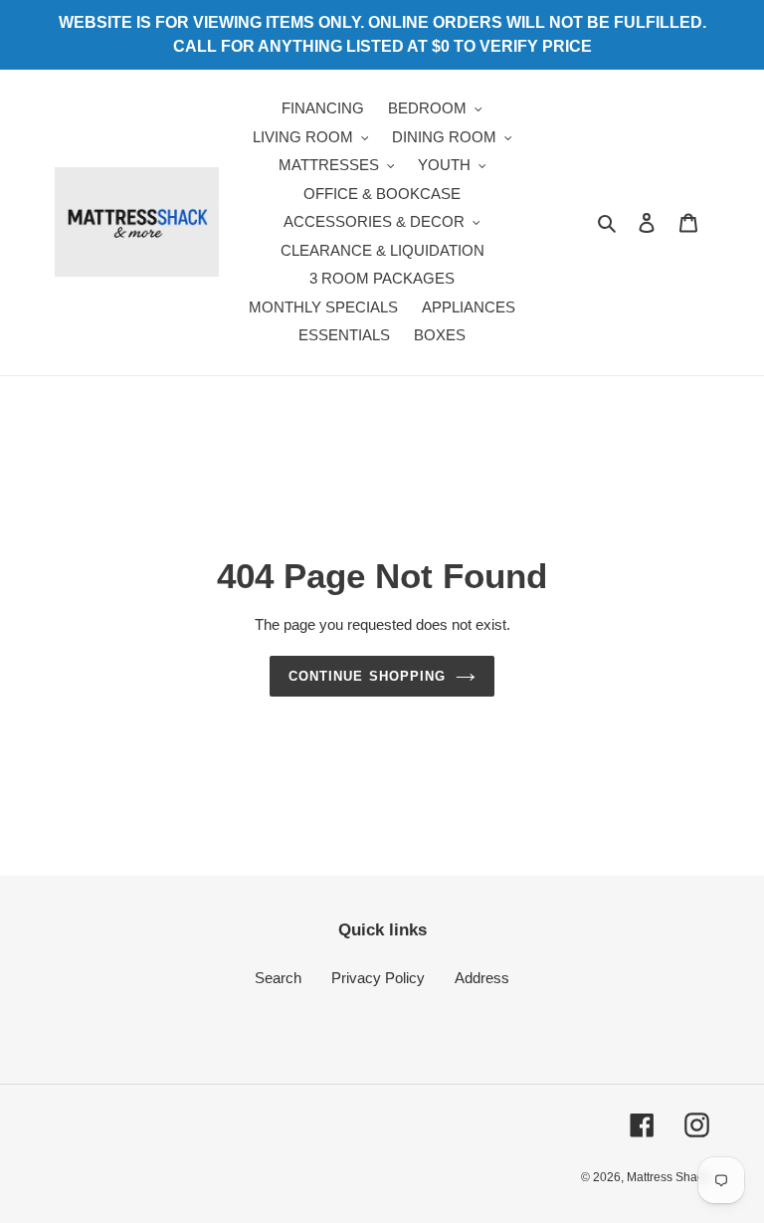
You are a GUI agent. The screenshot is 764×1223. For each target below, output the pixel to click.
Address (482, 977)
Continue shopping (367, 676)
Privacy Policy (378, 977)
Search (278, 977)
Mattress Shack (668, 1177)
